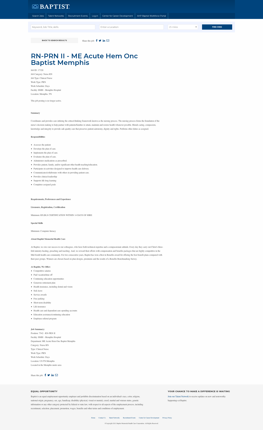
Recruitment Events (78, 16)
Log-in (95, 16)
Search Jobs (38, 16)
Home (93, 418)
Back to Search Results (54, 40)
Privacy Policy (167, 418)
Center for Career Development (117, 16)
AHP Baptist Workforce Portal (151, 16)
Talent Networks (56, 16)
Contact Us (102, 418)
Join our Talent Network (178, 396)
